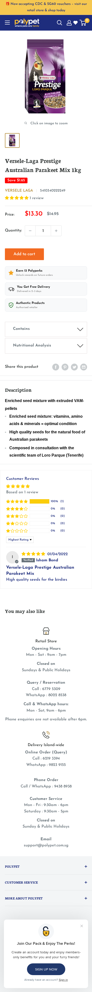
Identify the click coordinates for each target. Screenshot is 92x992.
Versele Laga (19, 191)
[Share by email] (83, 367)
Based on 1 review (22, 492)
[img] (34, 554)
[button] (17, 198)
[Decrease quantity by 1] (30, 231)
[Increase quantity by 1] (56, 231)
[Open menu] (7, 22)
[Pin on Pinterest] (65, 367)
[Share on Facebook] (55, 367)
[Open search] (59, 22)
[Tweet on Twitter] (74, 367)
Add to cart (24, 254)
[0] (83, 23)
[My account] (69, 22)
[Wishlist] (76, 23)
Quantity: (13, 230)
